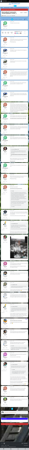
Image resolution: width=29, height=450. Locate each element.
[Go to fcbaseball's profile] (5, 364)
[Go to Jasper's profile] (5, 399)
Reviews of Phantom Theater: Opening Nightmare (8, 9)
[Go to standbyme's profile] (5, 237)
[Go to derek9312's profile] (5, 39)
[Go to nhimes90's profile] (5, 331)
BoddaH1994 (4, 15)
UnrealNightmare (5, 96)
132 (10, 19)
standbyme (5, 239)
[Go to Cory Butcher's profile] (5, 284)
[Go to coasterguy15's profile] (5, 61)
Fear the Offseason (5, 85)
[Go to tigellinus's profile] (20, 33)
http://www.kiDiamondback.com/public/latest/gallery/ (17, 389)
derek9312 (5, 42)
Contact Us (2, 445)
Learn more (1, 1)
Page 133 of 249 (25, 19)
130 (7, 19)
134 (13, 19)
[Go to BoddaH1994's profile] (2, 15)
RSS (8, 445)
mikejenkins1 (5, 357)
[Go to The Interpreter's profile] (17, 33)
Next (21, 19)
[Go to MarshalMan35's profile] (5, 212)
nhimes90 (5, 334)
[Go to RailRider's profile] (19, 33)
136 (16, 19)
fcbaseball (5, 366)
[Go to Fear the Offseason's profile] (5, 83)
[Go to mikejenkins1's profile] (5, 354)
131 (9, 19)
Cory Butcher (5, 286)
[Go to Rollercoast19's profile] (5, 23)
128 (4, 19)
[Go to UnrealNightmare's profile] (5, 50)
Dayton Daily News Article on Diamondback (16, 320)
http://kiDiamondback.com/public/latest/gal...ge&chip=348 (18, 118)
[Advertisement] (14, 431)
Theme (24, 445)
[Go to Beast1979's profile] (15, 33)
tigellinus (5, 151)
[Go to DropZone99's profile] (5, 273)
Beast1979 (5, 266)
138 (19, 19)
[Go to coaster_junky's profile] (5, 295)
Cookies (6, 445)
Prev (3, 19)
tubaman (5, 225)
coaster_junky (5, 297)
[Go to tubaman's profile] (5, 223)
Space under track (12, 161)
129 (6, 19)
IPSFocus (27, 445)
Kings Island (13, 15)
